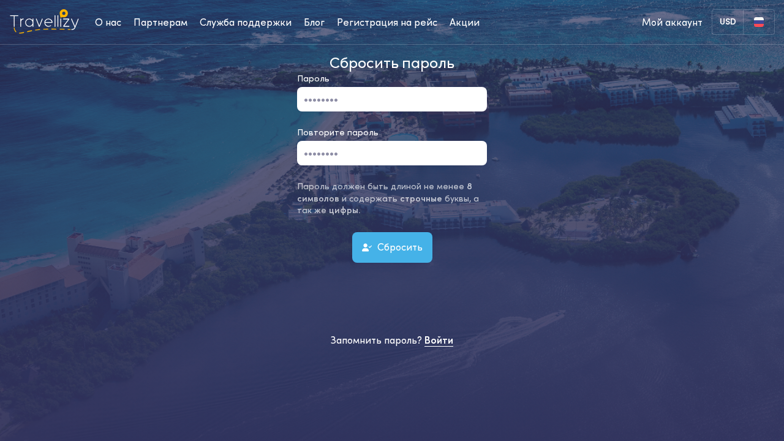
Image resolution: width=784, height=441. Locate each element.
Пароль (313, 78)
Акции (465, 22)
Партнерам (160, 22)
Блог (314, 22)
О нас (108, 22)
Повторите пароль (338, 132)
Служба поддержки (246, 22)
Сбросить (399, 247)
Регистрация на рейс (387, 22)
